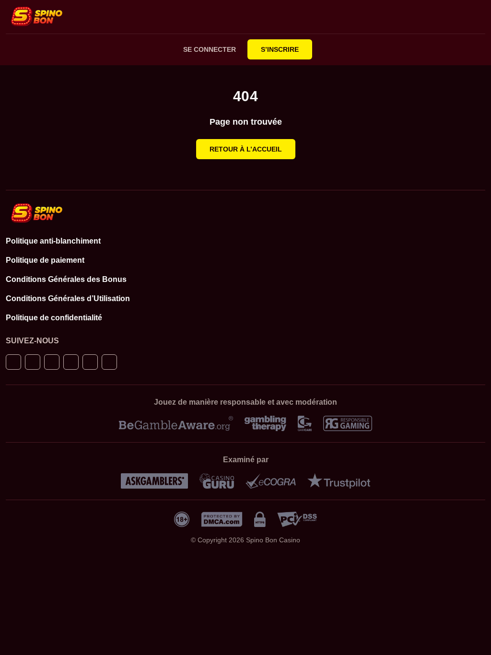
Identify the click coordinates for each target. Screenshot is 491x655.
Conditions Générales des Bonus (66, 279)
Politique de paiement (45, 260)
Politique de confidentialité (54, 318)
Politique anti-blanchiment (53, 241)
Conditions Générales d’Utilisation (68, 298)
